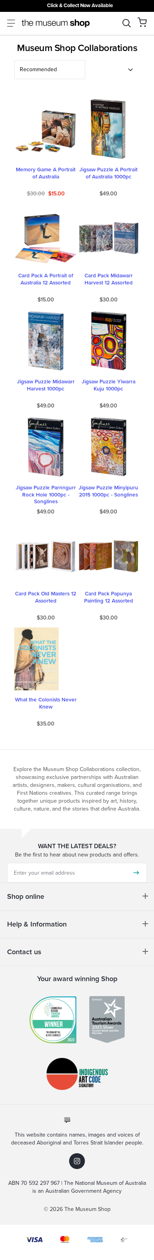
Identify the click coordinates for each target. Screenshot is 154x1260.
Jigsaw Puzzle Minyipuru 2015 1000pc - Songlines (108, 491)
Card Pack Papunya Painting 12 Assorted (108, 597)
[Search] (126, 23)
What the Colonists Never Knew (46, 703)
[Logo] (56, 23)
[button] (142, 22)
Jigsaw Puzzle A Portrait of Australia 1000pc (108, 173)
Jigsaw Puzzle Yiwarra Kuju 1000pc (108, 385)
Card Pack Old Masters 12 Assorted (45, 597)
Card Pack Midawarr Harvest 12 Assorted (109, 279)
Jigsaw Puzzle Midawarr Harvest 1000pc (46, 385)
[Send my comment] (136, 872)
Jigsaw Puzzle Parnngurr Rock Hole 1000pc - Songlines (46, 494)
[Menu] (11, 23)
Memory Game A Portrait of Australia (45, 173)
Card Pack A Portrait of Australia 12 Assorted (45, 279)
